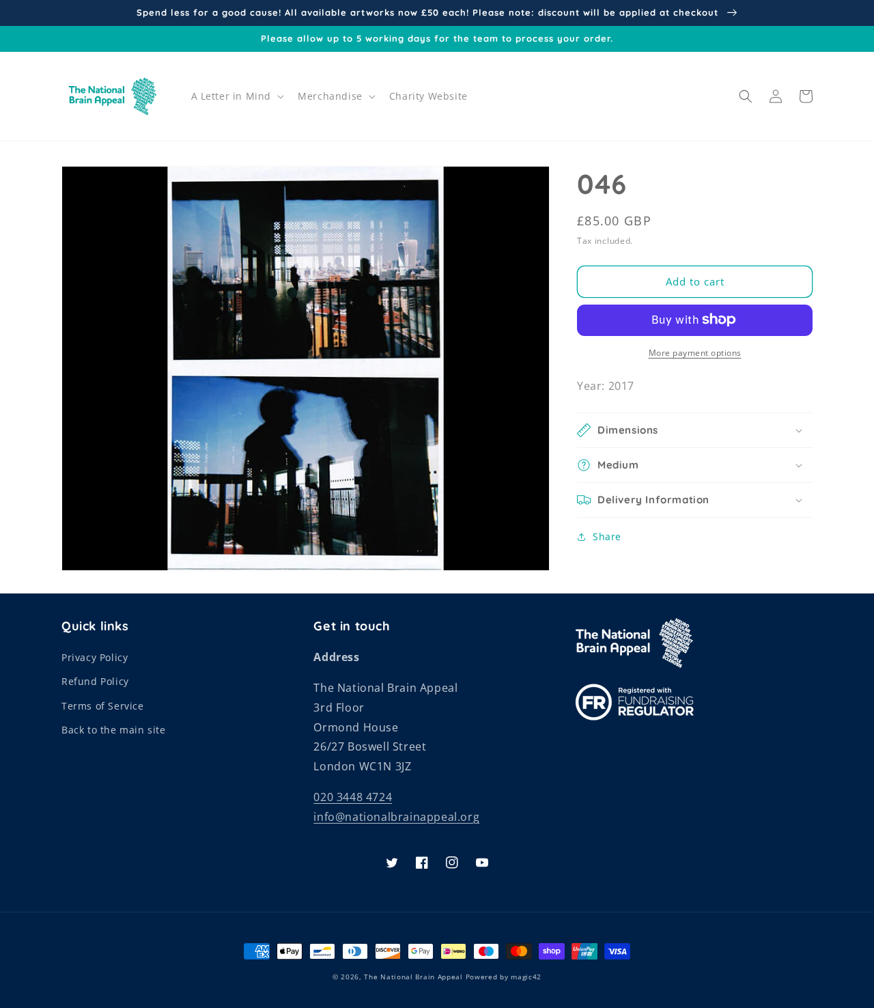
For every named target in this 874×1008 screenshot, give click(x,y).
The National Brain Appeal (413, 976)
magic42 (526, 976)
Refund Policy (95, 681)
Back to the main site (113, 729)
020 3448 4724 (352, 796)
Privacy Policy (94, 657)
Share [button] (607, 536)
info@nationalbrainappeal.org (396, 816)
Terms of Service (102, 705)
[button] (236, 96)
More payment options (695, 352)
